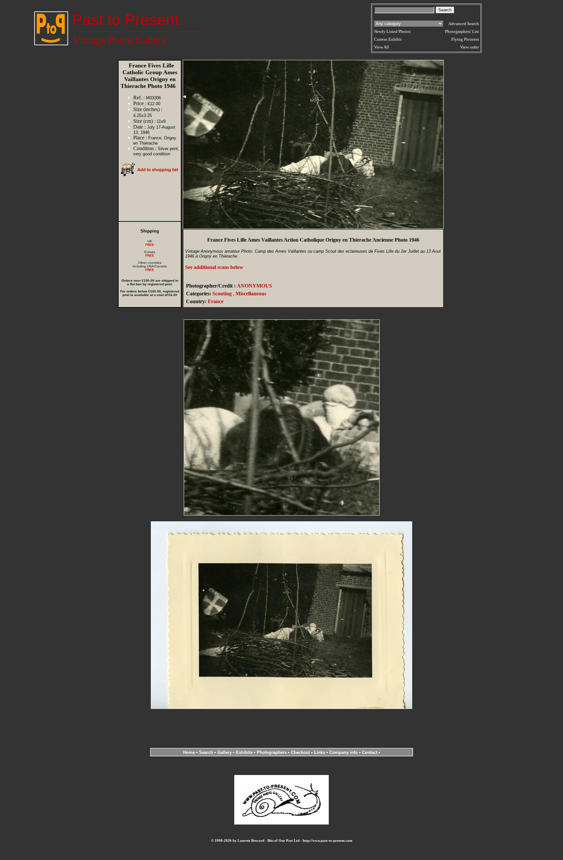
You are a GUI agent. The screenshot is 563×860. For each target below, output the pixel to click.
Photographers (272, 752)
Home (189, 752)
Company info (344, 752)
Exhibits (244, 752)
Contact (369, 752)
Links (319, 752)
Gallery (224, 752)
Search (206, 752)
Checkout (300, 752)
